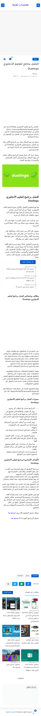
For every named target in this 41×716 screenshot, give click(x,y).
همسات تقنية (20, 5)
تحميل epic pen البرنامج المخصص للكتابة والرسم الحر (12, 643)
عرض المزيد (7, 592)
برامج (35, 59)
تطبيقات (20, 576)
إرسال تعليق (31, 687)
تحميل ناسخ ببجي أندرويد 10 (25, 287)
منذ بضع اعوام (28, 266)
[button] (28, 584)
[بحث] (2, 5)
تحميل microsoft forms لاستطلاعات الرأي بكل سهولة (31, 667)
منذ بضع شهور (33, 610)
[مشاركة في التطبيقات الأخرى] (8, 584)
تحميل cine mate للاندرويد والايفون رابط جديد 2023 (11, 616)
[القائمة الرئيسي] (38, 5)
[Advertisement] (20, 33)
